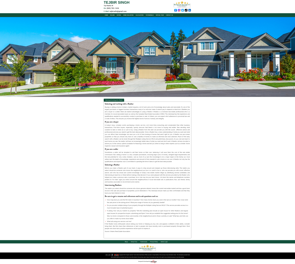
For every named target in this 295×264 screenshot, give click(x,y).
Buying (119, 15)
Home (106, 15)
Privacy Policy (154, 242)
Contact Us (169, 15)
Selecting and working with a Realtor (114, 100)
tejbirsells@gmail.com (118, 11)
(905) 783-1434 (113, 8)
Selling (112, 15)
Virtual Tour (160, 15)
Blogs (126, 242)
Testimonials (150, 15)
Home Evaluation (128, 15)
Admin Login (164, 242)
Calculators (140, 15)
